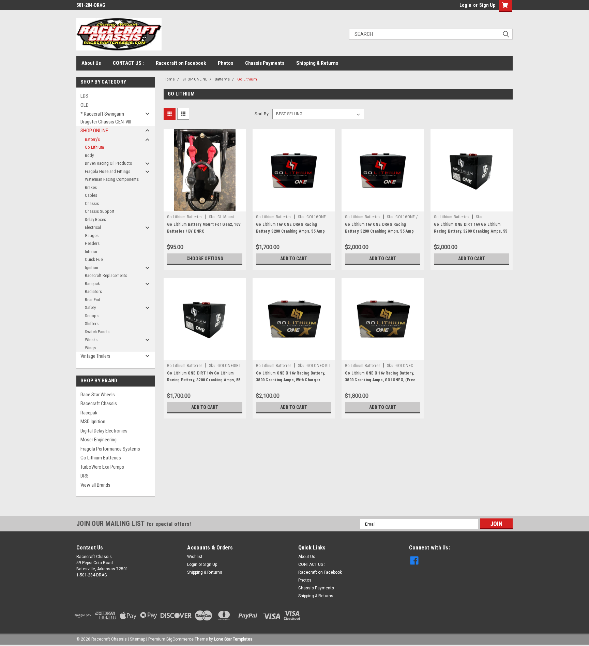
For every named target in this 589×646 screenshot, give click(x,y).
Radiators (93, 291)
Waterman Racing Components (112, 179)
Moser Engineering (98, 440)
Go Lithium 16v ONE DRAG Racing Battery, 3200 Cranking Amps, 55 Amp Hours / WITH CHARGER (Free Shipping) (382, 231)
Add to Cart (293, 258)
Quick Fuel (94, 259)
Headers (92, 243)
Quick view (205, 206)
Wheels (91, 339)
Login (465, 5)
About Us (91, 63)
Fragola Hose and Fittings (107, 171)
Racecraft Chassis (98, 403)
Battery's (92, 139)
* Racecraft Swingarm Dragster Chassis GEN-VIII (105, 118)
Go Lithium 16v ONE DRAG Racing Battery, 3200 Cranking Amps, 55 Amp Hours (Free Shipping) (290, 231)
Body (89, 155)
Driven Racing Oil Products (108, 163)
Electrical (93, 227)
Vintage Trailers (95, 356)
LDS (84, 96)
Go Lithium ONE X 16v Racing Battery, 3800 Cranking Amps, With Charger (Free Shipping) (290, 380)
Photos (225, 63)
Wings (90, 347)
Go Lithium (94, 147)
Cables (91, 195)
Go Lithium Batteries (100, 458)
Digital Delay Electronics (103, 431)
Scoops (92, 315)
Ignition (91, 267)
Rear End (92, 299)
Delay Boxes (95, 219)
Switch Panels (97, 331)
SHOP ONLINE (94, 131)
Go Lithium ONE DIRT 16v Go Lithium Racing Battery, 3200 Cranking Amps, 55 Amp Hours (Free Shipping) (204, 380)
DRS (84, 476)
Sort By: (262, 113)
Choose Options (204, 258)
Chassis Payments (264, 63)
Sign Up (487, 5)
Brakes (91, 187)
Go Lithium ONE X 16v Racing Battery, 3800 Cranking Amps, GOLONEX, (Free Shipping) (380, 380)
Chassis (92, 203)
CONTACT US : (128, 63)
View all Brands (95, 485)
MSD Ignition (92, 422)
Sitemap (137, 639)
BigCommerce (180, 639)
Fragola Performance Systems (110, 449)
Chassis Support (100, 211)
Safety (90, 307)
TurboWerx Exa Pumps (102, 467)
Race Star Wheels (97, 395)
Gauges (92, 235)
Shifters (92, 323)
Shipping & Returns (317, 63)
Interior (91, 251)
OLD (84, 105)
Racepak (92, 283)
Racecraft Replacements (106, 275)
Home (169, 79)
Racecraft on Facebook (181, 63)
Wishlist (194, 556)
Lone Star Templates (233, 639)
